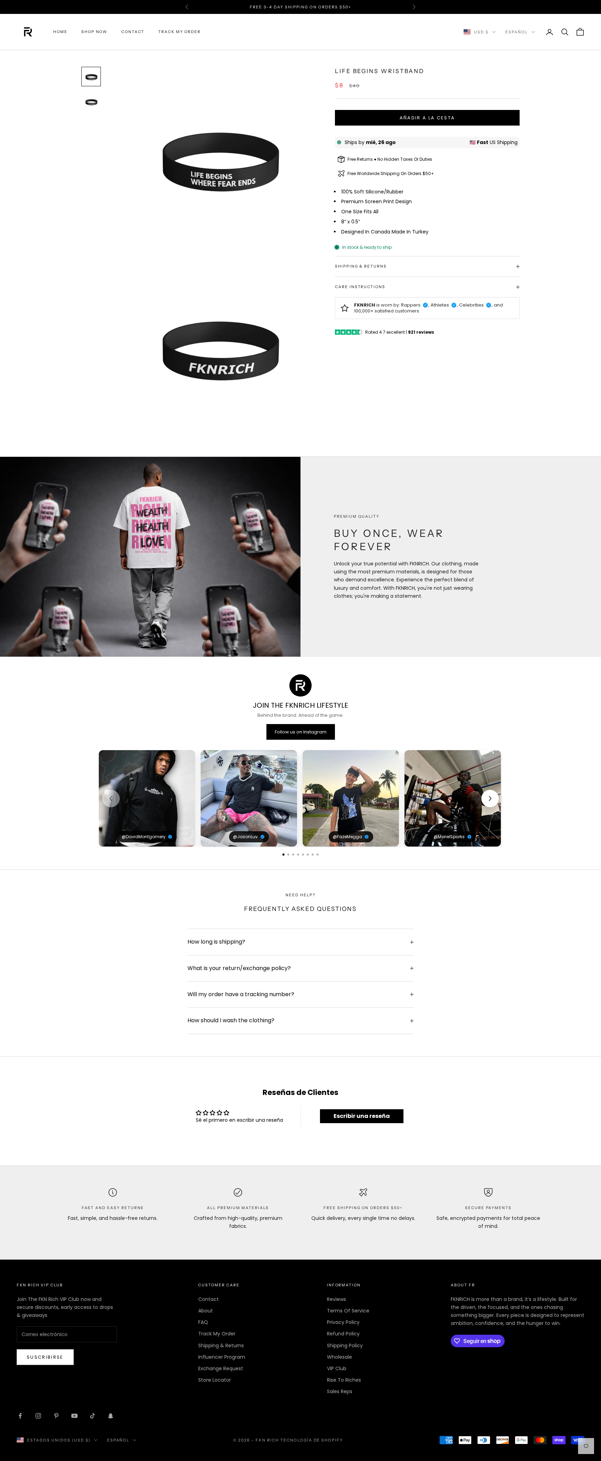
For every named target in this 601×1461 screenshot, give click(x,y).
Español (516, 32)
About (205, 1310)
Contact (132, 32)
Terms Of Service (348, 1310)
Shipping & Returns (221, 1345)
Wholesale (339, 1356)
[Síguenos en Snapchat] (110, 1415)
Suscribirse (45, 1357)
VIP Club (336, 1368)
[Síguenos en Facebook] (20, 1415)
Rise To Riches (344, 1379)
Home (60, 32)
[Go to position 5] (303, 854)
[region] (300, 798)
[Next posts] (490, 798)
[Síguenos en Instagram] (38, 1415)
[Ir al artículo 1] (91, 76)
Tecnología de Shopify (311, 1440)
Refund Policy (343, 1333)
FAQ (203, 1322)
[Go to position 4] (298, 854)
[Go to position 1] (283, 854)
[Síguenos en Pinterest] (56, 1415)
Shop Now (94, 32)
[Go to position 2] (288, 854)
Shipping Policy (345, 1345)
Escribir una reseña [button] (362, 1116)
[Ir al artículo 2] (91, 101)
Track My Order (179, 32)
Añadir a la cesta (427, 117)
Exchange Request (220, 1368)
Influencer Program (221, 1356)
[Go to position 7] (313, 854)
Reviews (336, 1299)
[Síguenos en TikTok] (92, 1415)
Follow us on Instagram (301, 732)
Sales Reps (339, 1391)
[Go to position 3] (293, 854)
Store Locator (214, 1379)
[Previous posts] (111, 798)
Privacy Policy (343, 1322)
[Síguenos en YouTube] (74, 1415)
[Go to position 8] (317, 854)
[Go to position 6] (308, 854)
